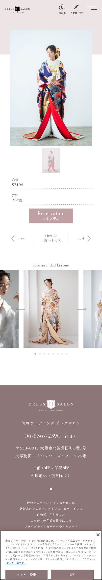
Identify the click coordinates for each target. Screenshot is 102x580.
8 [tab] (67, 353)
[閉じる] (98, 535)
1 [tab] (35, 353)
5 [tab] (53, 353)
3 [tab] (44, 353)
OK (72, 574)
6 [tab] (58, 353)
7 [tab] (62, 353)
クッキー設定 (26, 574)
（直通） (51, 436)
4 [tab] (49, 353)
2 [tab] (40, 353)
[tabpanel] (51, 308)
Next (82, 309)
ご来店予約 (51, 215)
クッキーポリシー (16, 563)
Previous (20, 309)
